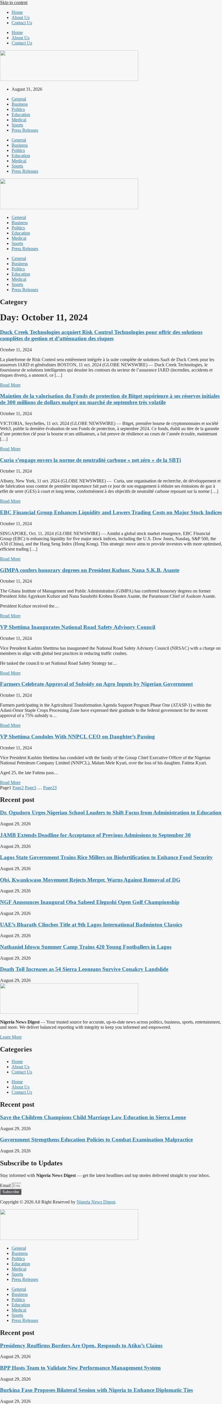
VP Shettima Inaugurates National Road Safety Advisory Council (77, 627)
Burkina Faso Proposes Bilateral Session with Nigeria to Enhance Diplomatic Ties (96, 1390)
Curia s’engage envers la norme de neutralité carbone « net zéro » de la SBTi (90, 460)
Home (17, 12)
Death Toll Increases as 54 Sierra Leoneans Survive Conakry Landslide (84, 969)
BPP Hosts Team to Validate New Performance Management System (80, 1368)
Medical (19, 119)
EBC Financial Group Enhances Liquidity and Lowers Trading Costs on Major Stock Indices (111, 512)
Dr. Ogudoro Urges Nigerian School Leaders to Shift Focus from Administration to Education (110, 812)
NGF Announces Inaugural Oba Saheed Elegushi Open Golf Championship (90, 902)
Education (21, 114)
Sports (17, 124)
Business (20, 104)
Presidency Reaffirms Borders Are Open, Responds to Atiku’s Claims (81, 1345)
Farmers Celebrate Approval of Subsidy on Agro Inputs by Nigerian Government (96, 684)
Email (6, 1185)
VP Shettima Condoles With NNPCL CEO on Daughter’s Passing (77, 736)
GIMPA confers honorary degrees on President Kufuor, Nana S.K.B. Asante (89, 570)
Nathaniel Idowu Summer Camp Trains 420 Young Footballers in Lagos (85, 947)
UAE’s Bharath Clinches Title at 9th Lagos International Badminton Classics (91, 925)
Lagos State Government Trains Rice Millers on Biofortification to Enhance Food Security (106, 857)
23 (50, 787)
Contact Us (22, 22)
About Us (20, 17)
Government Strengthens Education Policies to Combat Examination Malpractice (96, 1139)
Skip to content (13, 2)
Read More (10, 384)
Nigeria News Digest (96, 1201)
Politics (18, 109)
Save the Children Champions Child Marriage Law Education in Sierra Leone (93, 1117)
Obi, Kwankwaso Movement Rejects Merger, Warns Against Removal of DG (90, 880)
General (19, 98)
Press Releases (25, 130)
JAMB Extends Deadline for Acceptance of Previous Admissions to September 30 (95, 835)
